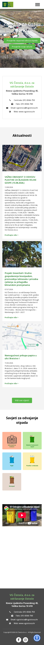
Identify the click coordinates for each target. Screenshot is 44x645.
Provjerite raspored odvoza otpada (22, 40)
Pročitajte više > (11, 235)
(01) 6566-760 (27, 104)
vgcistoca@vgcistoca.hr (27, 108)
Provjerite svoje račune (22, 46)
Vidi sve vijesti (22, 400)
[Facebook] (18, 639)
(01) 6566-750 (29, 100)
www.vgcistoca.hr (27, 111)
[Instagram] (25, 639)
